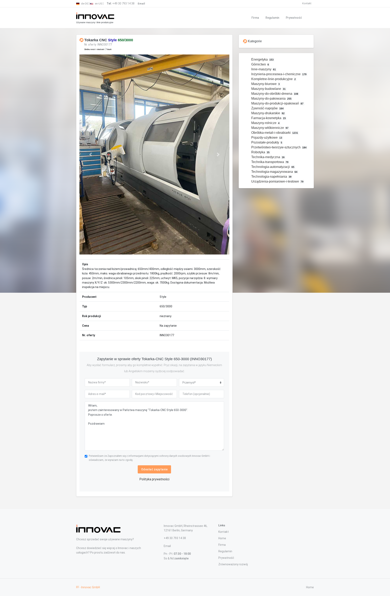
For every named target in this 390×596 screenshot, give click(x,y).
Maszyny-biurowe (265, 84)
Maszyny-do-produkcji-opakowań (277, 103)
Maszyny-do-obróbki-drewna (274, 93)
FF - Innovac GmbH (88, 587)
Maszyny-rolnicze (265, 123)
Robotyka (260, 152)
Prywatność (294, 17)
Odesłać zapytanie (154, 469)
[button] (90, 154)
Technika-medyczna (267, 157)
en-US (98, 3)
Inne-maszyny (263, 69)
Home (222, 538)
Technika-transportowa (269, 162)
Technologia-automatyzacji (272, 167)
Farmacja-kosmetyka (268, 118)
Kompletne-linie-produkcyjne (273, 79)
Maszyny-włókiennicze (269, 127)
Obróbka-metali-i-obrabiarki (274, 132)
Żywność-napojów (267, 108)
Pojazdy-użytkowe (266, 137)
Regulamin (272, 17)
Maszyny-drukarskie (267, 113)
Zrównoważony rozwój (233, 564)
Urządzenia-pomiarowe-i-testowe (277, 181)
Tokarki (109, 49)
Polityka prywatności (154, 479)
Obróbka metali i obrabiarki (94, 49)
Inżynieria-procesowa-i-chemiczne (278, 74)
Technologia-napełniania (271, 176)
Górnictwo (259, 64)
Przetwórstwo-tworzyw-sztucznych (278, 147)
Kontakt (306, 3)
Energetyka (262, 59)
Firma (255, 17)
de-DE (84, 3)
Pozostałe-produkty (266, 142)
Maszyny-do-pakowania (271, 98)
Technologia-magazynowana (274, 171)
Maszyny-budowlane (268, 88)
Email (167, 546)
